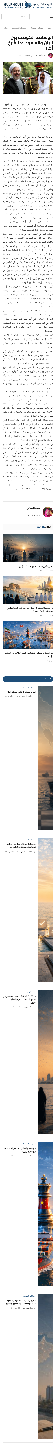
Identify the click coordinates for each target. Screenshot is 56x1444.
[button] (52, 16)
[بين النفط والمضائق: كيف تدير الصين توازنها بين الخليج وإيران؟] (28, 635)
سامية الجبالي (35, 55)
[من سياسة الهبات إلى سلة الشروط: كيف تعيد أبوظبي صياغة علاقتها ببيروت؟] (28, 590)
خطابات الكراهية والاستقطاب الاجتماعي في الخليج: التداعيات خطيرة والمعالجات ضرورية (19, 999)
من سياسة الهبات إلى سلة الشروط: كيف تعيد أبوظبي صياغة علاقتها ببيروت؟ (30, 610)
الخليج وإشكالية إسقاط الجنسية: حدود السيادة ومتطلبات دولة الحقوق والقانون (21, 1302)
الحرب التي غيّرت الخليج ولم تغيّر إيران (36, 566)
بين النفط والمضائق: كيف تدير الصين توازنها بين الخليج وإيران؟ (29, 654)
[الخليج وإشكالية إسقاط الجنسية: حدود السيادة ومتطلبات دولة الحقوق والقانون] (45, 1366)
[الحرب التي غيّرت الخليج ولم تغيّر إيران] (28, 548)
